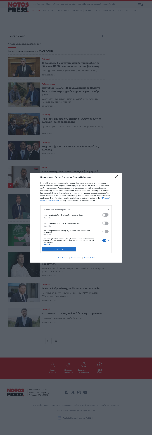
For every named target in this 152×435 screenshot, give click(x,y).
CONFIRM (59, 249)
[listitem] (76, 209)
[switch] (105, 215)
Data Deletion (62, 258)
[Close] (117, 177)
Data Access (76, 258)
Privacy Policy (89, 258)
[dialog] (76, 217)
